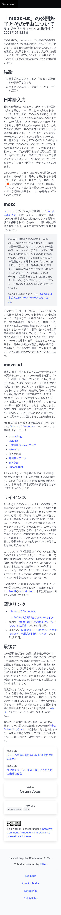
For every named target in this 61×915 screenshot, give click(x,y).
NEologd (14, 449)
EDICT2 (13, 440)
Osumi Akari (9, 4)
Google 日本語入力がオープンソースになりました (30, 297)
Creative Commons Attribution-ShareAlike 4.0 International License (29, 832)
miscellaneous (14, 809)
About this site (30, 883)
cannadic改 (15, 436)
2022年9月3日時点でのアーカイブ (33, 617)
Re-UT (12, 591)
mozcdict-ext (27, 591)
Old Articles (31, 898)
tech (27, 809)
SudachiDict (16, 466)
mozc (7, 211)
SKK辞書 (13, 462)
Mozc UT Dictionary (23, 426)
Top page (30, 875)
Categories (30, 890)
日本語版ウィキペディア (22, 445)
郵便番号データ (17, 458)
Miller (43, 864)
